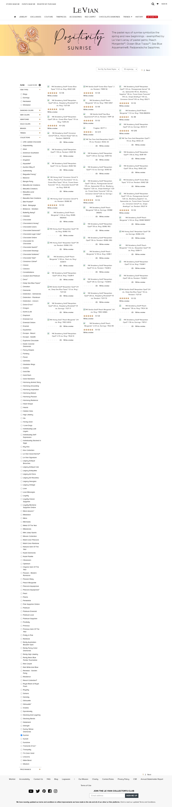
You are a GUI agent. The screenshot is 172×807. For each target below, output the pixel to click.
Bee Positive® (28, 202)
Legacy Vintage (29, 485)
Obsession (27, 560)
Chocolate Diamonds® (31, 230)
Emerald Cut (28, 319)
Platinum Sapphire (30, 618)
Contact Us (38, 779)
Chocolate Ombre (30, 238)
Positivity (26, 622)
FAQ (48, 779)
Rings (25, 94)
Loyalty (26, 496)
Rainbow (26, 639)
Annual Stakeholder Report (152, 779)
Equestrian (27, 330)
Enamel (26, 326)
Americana (27, 156)
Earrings (26, 98)
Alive (25, 149)
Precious (26, 626)
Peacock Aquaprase (31, 586)
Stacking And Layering (31, 715)
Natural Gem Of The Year (31, 548)
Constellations (28, 272)
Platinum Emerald (30, 611)
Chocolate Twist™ (29, 258)
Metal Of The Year (30, 525)
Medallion (27, 515)
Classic (26, 265)
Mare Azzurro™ (28, 511)
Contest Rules (108, 779)
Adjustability (28, 145)
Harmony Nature (29, 393)
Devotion (26, 287)
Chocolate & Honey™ (31, 223)
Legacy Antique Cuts (31, 467)
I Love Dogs (27, 425)
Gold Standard (29, 379)
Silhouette (27, 700)
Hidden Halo (28, 411)
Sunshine (26, 742)
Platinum (26, 608)
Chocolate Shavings (30, 251)
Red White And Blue (30, 667)
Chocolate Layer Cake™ (32, 234)
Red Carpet (27, 664)
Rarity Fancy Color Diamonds (30, 649)
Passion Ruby (28, 579)
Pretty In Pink (28, 635)
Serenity (26, 697)
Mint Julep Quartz (30, 533)
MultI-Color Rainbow (31, 543)
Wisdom (26, 764)
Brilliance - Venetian (30, 209)
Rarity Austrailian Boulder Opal (29, 643)
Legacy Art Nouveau (31, 478)
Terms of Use (86, 785)
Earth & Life (27, 312)
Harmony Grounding (31, 386)
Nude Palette (28, 556)
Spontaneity (27, 711)
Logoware (66, 779)
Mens (25, 518)
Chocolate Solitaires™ (31, 254)
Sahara (26, 693)
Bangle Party (28, 181)
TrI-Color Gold (28, 753)
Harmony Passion (30, 397)
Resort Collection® (30, 680)
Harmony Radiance (30, 400)
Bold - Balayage (29, 205)
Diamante (27, 290)
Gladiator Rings (29, 364)
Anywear (26, 160)
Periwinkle (27, 600)
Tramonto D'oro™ (29, 746)
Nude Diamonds (29, 553)
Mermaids (27, 522)
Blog (56, 779)
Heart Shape (28, 404)
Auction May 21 (29, 167)
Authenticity (27, 171)
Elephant (26, 315)
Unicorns (26, 757)
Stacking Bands (29, 719)
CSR (135, 779)
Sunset (25, 739)
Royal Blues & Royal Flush (31, 685)
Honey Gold (28, 422)
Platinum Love (28, 615)
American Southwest (31, 153)
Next (148, 70)
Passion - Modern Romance (30, 574)
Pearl (25, 593)
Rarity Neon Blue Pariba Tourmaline (30, 659)
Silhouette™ (27, 704)
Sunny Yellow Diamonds (28, 730)
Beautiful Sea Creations (32, 198)
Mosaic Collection (30, 536)
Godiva (26, 368)
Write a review (88, 123)
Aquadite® (27, 163)
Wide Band (27, 760)
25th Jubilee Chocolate (32, 142)
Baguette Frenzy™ (29, 174)
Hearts (25, 407)
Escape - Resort (29, 333)
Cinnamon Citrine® (30, 261)
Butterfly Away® (29, 212)
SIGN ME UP (131, 796)
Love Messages (29, 492)
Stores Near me (13, 4)
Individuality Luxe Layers (29, 430)
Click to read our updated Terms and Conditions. (138, 802)
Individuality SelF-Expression (30, 436)
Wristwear (27, 105)
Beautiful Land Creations (28, 193)
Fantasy (26, 354)
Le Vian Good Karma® (31, 454)
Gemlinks (26, 361)
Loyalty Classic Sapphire (29, 500)
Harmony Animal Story (32, 382)
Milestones (27, 529)
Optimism (26, 564)
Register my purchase (47, 4)
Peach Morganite (29, 583)
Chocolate (27, 220)
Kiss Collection (28, 450)
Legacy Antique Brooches (29, 462)
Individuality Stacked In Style (32, 442)
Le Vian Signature (30, 457)
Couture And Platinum (31, 276)
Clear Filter (32, 85)
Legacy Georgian (29, 481)
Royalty (26, 690)
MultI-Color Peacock (31, 540)
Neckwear (27, 101)
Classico (26, 269)
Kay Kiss (26, 447)
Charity (95, 779)
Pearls (25, 597)
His (24, 418)
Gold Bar (26, 371)
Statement (27, 722)
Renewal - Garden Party (30, 672)
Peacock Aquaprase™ (31, 590)
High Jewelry (28, 415)
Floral (25, 357)
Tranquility (27, 750)
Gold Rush (27, 375)
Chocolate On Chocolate (28, 242)
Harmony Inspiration (31, 389)
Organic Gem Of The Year (31, 568)
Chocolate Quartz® (30, 247)
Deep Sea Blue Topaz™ (32, 283)
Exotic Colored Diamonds (28, 345)
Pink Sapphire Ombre (31, 604)
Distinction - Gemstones (32, 294)
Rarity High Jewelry (30, 654)
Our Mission (83, 779)
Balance (26, 178)
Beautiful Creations (30, 189)
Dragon (26, 308)
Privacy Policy (123, 779)
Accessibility (24, 779)
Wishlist (12, 779)
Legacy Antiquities (30, 471)
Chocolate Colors (30, 227)
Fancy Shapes (28, 350)
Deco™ (25, 279)
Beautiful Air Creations (31, 185)
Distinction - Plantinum (31, 297)
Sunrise (26, 735)
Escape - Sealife (29, 337)
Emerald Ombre (29, 322)
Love (25, 488)
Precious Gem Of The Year (31, 630)
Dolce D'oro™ (28, 305)
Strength (26, 726)
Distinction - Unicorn (30, 301)
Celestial (26, 216)
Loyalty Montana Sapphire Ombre (29, 506)
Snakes (26, 708)
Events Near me (28, 4)
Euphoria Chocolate (30, 340)
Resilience (27, 677)
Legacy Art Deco (29, 474)
